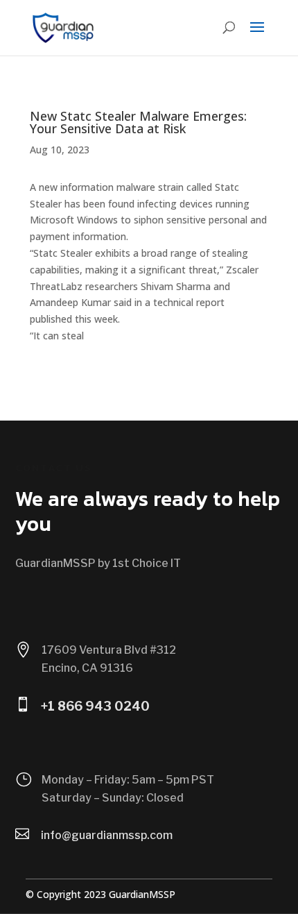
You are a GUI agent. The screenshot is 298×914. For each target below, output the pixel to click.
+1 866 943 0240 (95, 706)
